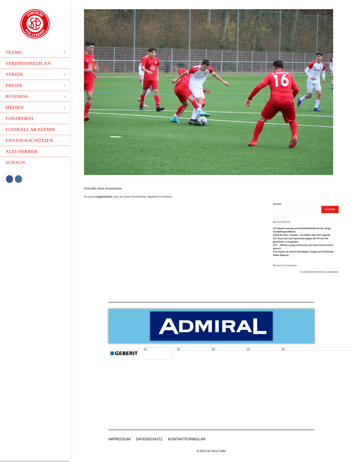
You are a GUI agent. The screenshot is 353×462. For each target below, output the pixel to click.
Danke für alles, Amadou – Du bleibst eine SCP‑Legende (301, 235)
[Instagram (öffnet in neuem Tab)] (18, 179)
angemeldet (104, 196)
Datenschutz (149, 439)
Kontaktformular (186, 439)
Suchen (277, 204)
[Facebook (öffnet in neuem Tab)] (9, 179)
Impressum (119, 439)
